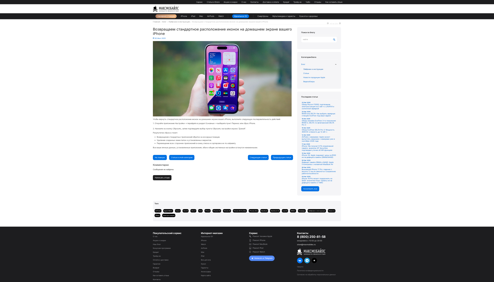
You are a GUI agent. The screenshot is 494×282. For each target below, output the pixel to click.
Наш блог (157, 244)
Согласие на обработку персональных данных (316, 275)
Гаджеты (204, 268)
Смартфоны (262, 16)
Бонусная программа (162, 248)
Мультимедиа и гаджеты (283, 16)
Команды (302, 211)
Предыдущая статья (282, 157)
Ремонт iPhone (259, 240)
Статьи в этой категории (181, 157)
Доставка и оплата (271, 2)
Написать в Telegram (263, 258)
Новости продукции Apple (314, 77)
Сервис (199, 2)
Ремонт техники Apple (262, 236)
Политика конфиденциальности (310, 271)
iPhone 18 (227, 211)
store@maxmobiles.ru (306, 244)
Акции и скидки (230, 2)
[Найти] (334, 39)
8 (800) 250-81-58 (311, 236)
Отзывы (317, 2)
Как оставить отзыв (333, 2)
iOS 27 (193, 211)
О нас (243, 2)
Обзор (157, 215)
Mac (201, 16)
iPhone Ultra (253, 211)
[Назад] (328, 23)
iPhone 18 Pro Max (240, 211)
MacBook (264, 211)
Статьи (306, 73)
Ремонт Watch (259, 252)
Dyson (178, 211)
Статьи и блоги (213, 2)
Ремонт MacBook (260, 244)
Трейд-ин (297, 2)
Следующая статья (258, 157)
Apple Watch (168, 211)
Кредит (286, 2)
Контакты (254, 2)
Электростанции (169, 215)
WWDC (293, 211)
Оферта (300, 267)
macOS (285, 211)
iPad (193, 16)
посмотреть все (310, 189)
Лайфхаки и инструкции (313, 69)
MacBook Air (275, 211)
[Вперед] (340, 23)
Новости (332, 211)
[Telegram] (307, 260)
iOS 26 (185, 211)
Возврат (156, 268)
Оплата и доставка (160, 260)
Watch (221, 16)
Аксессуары (206, 272)
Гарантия (156, 264)
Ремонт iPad (258, 248)
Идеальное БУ (240, 16)
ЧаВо (308, 2)
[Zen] (314, 260)
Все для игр (206, 260)
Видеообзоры (309, 81)
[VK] (300, 260)
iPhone (184, 16)
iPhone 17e (216, 211)
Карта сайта (206, 275)
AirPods (210, 16)
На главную (160, 157)
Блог (303, 64)
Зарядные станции (166, 16)
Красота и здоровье (308, 16)
